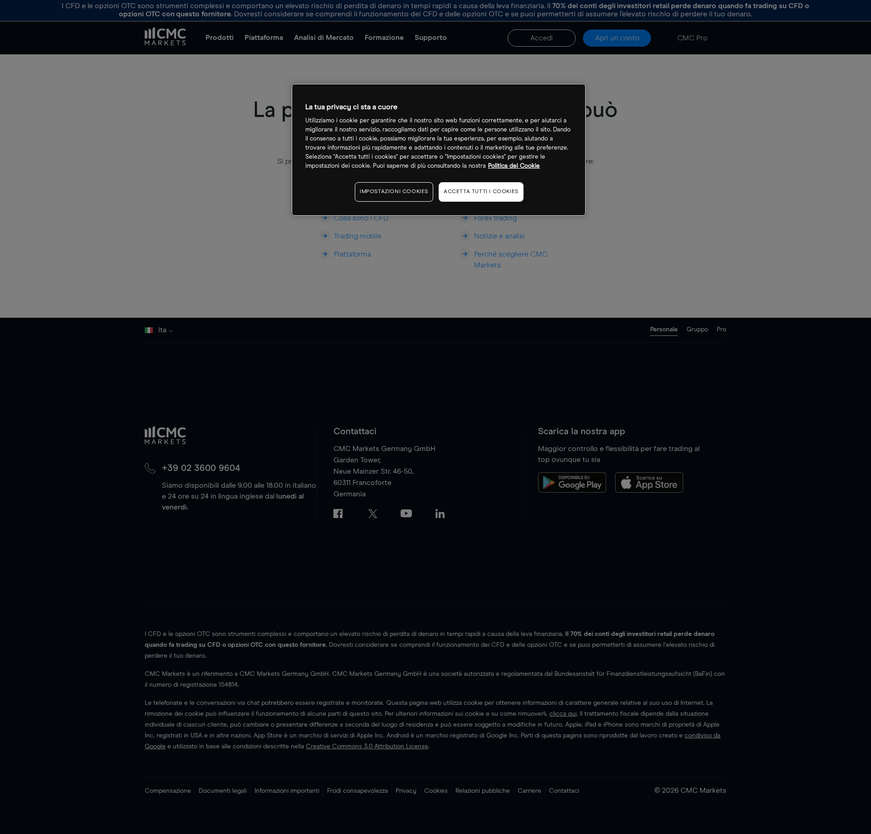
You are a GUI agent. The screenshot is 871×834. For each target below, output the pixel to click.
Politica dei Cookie (514, 166)
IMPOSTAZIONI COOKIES (394, 191)
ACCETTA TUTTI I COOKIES (481, 191)
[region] (438, 149)
